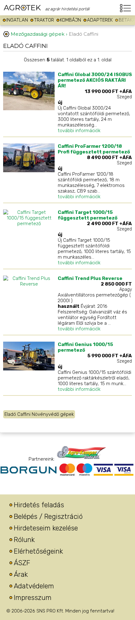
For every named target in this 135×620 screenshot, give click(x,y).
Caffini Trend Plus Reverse (90, 278)
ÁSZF (22, 563)
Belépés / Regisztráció (48, 516)
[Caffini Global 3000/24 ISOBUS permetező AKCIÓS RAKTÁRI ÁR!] (29, 108)
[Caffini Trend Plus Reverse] (29, 284)
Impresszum (32, 597)
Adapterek (100, 20)
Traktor (44, 20)
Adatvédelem (34, 586)
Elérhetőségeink (38, 551)
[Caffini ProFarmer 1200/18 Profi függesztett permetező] (29, 170)
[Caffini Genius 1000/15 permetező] (29, 369)
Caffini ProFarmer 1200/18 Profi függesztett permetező (94, 149)
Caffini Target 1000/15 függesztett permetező (87, 215)
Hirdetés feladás (39, 505)
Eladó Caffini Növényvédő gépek (39, 414)
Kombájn (70, 20)
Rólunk (24, 539)
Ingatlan (17, 20)
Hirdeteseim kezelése (46, 528)
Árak (21, 574)
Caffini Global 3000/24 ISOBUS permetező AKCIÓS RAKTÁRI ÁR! (95, 80)
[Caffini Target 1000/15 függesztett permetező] (29, 223)
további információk (79, 130)
